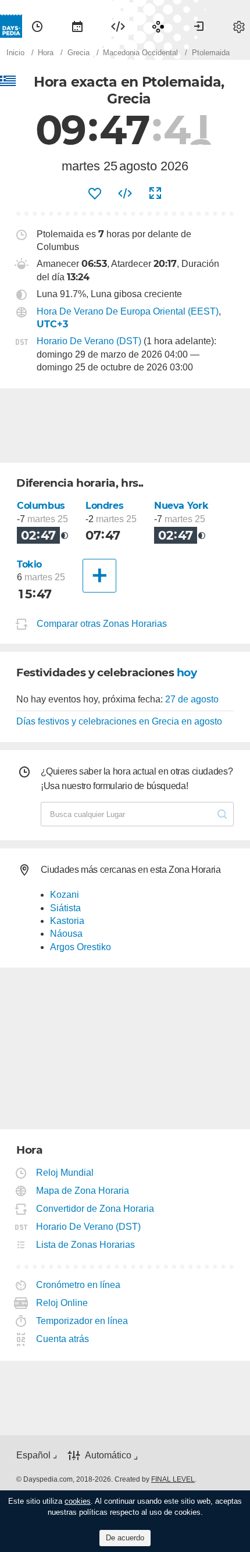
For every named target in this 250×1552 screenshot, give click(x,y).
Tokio (29, 564)
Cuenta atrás (63, 1339)
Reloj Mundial (65, 1173)
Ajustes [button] (239, 26)
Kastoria (67, 921)
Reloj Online (62, 1303)
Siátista (65, 908)
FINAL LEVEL (173, 1479)
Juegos (158, 26)
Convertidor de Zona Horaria (95, 1209)
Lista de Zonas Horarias (86, 1245)
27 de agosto (192, 699)
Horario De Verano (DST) (89, 341)
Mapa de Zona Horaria (83, 1191)
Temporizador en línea (82, 1321)
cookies (78, 1501)
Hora (37, 26)
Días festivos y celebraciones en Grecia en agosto (119, 721)
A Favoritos (95, 194)
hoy (187, 672)
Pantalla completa (155, 193)
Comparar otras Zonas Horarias (102, 624)
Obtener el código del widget (125, 194)
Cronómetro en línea (78, 1285)
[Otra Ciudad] (99, 576)
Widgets (118, 26)
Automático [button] (108, 1456)
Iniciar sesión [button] (199, 26)
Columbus (41, 505)
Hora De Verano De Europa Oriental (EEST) (128, 311)
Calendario (77, 26)
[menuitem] (37, 26)
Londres (104, 505)
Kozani (64, 895)
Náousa (66, 934)
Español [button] (33, 1455)
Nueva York (181, 505)
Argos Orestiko (80, 947)
